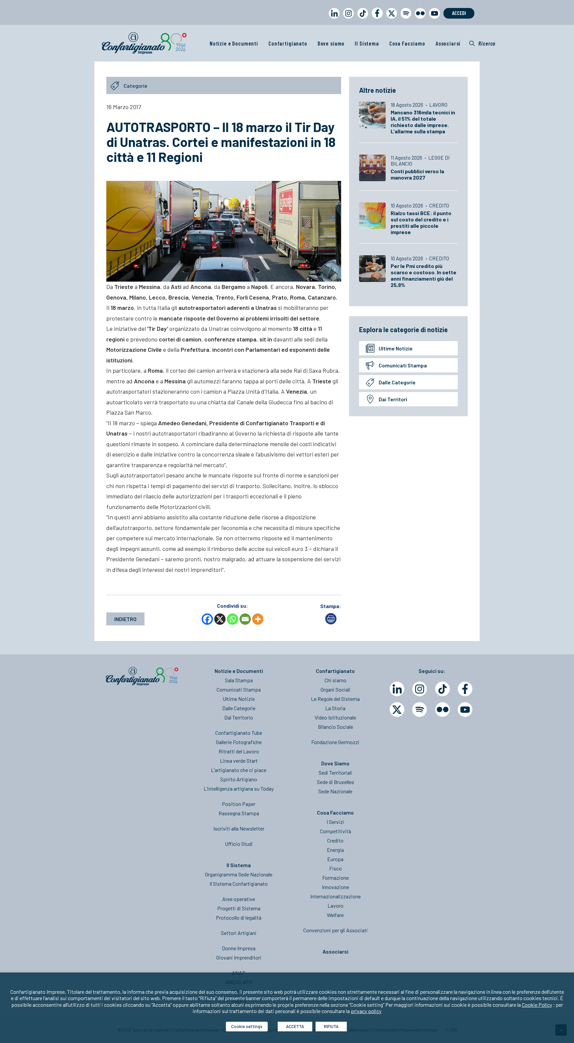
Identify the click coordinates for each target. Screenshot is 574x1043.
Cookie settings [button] (246, 1026)
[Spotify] (419, 709)
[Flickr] (442, 709)
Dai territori (393, 399)
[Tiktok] (442, 689)
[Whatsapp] (232, 619)
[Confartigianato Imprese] (144, 43)
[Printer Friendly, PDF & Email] (330, 622)
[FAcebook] (465, 689)
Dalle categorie (397, 382)
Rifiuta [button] (331, 1026)
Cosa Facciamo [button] (407, 43)
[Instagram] (419, 689)
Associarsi (448, 43)
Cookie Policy (537, 1004)
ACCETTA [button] (295, 1026)
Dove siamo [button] (331, 43)
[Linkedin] (397, 689)
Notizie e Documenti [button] (234, 43)
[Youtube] (465, 709)
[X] (220, 619)
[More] (257, 619)
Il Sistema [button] (367, 43)
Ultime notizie (396, 348)
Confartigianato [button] (287, 43)
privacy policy (366, 1011)
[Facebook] (207, 619)
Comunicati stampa (403, 365)
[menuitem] (332, 19)
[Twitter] (397, 709)
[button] (482, 43)
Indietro (125, 619)
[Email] (245, 619)
